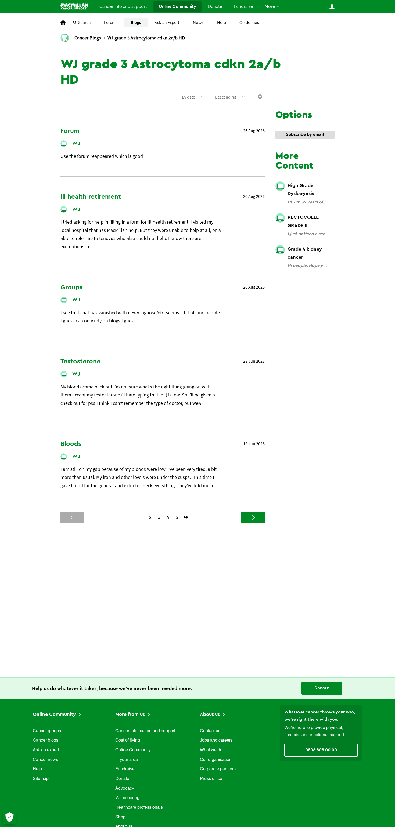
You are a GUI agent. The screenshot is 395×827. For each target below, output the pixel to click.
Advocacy (124, 788)
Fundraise (243, 6)
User (332, 6)
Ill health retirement (90, 197)
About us (210, 714)
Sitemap (41, 779)
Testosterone (80, 361)
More (270, 6)
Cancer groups (47, 731)
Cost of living (127, 740)
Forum (70, 131)
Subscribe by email (305, 134)
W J (76, 143)
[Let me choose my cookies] (9, 817)
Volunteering (127, 798)
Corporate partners (218, 769)
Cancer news (45, 760)
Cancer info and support (123, 6)
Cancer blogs (45, 740)
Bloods (70, 444)
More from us (130, 714)
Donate (215, 6)
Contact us (210, 731)
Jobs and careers (216, 740)
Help (221, 23)
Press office (211, 779)
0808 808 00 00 (321, 750)
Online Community (177, 6)
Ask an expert (46, 750)
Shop (120, 817)
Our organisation (216, 760)
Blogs (136, 23)
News (198, 23)
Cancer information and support (145, 731)
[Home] (74, 6)
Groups (71, 287)
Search (84, 23)
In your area (126, 760)
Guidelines (249, 23)
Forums (110, 23)
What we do (211, 750)
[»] (186, 517)
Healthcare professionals (139, 808)
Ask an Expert (167, 23)
